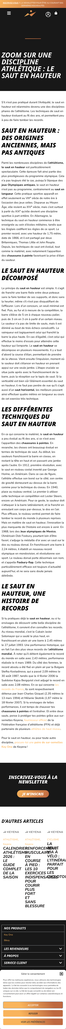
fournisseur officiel (35, 720)
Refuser (33, 1013)
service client (15, 963)
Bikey (7, 940)
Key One (9, 934)
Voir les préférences (33, 1021)
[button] (61, 973)
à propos (11, 956)
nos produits (15, 928)
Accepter (33, 1005)
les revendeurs (16, 949)
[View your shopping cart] (56, 13)
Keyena (7, 844)
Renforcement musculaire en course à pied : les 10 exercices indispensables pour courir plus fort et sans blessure (41, 877)
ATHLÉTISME (10, 839)
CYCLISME (53, 839)
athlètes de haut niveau (45, 729)
